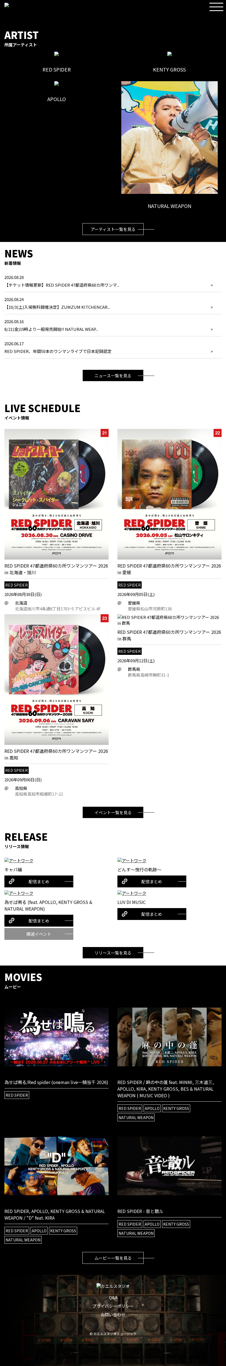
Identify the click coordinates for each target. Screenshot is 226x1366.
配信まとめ (39, 881)
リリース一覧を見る (113, 953)
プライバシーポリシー (113, 1306)
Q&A (113, 1297)
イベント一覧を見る (113, 812)
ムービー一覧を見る (113, 1258)
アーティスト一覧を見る (113, 229)
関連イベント (38, 934)
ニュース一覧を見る (113, 375)
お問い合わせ (113, 1314)
